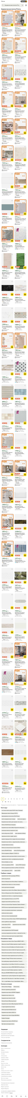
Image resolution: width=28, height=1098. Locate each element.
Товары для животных (6, 1074)
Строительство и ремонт (6, 1076)
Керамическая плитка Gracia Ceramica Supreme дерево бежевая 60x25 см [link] (20, 192)
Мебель (2, 1050)
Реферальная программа (6, 1042)
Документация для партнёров (7, 1035)
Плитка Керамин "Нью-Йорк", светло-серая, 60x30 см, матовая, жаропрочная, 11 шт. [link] (20, 480)
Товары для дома (5, 1059)
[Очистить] (22, 5)
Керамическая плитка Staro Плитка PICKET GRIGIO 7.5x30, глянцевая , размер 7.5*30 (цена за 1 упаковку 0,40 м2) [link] (20, 613)
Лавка (11, 1096)
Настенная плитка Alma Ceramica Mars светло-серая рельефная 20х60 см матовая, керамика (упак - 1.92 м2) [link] (20, 789)
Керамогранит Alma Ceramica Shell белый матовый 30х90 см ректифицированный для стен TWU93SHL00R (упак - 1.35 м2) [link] (7, 613)
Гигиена (3, 1053)
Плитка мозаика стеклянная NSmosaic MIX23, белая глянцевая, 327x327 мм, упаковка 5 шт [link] (20, 246)
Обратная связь (4, 1084)
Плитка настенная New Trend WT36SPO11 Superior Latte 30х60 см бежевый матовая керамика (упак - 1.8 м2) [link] (7, 428)
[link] (12, 810)
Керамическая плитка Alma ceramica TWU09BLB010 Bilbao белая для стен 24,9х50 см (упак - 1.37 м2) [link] (7, 715)
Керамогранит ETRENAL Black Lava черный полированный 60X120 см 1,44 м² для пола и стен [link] (7, 300)
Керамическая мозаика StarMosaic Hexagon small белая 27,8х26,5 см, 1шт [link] (7, 30)
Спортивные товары (5, 1072)
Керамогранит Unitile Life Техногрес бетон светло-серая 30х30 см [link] (20, 219)
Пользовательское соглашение (7, 1083)
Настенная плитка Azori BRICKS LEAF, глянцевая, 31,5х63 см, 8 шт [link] (7, 561)
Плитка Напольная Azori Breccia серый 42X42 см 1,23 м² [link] (7, 246)
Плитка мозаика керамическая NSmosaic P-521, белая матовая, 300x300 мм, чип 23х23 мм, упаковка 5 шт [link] (20, 428)
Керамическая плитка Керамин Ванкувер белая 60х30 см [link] (20, 662)
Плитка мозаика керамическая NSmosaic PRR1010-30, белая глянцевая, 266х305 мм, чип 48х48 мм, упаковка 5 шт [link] (7, 689)
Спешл (7, 1096)
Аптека (2, 1061)
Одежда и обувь (4, 1057)
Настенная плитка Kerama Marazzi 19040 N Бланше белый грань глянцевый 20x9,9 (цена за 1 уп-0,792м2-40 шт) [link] (20, 507)
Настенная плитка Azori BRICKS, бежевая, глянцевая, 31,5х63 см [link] (7, 273)
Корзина (21, 1096)
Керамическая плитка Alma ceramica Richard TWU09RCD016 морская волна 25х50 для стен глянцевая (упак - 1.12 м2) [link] (20, 404)
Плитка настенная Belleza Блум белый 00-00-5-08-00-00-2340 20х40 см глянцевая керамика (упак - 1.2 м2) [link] (7, 192)
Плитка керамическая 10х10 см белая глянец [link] (20, 739)
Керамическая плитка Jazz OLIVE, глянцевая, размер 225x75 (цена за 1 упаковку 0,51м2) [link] (20, 534)
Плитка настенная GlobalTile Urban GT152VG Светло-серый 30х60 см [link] (7, 534)
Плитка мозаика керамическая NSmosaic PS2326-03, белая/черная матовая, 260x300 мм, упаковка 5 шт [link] (20, 379)
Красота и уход (4, 1063)
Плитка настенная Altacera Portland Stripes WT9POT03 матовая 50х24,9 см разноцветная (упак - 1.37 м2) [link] (20, 300)
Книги (2, 1068)
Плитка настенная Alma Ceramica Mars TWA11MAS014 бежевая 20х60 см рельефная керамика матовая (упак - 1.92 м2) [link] (7, 739)
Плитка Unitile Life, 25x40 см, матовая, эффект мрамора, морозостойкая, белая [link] (20, 57)
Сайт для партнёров (5, 1037)
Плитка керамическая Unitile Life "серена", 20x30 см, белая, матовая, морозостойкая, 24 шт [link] (7, 57)
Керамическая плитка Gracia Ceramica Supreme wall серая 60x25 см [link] (7, 165)
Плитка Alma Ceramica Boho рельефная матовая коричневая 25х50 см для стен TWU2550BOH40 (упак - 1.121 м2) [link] (7, 764)
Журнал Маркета (5, 1088)
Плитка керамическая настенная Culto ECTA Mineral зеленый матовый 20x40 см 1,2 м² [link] (7, 219)
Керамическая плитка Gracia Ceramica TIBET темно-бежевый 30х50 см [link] (20, 352)
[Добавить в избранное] (12, 12)
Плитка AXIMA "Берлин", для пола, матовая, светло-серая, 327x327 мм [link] (7, 453)
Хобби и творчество (5, 1065)
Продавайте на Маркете (6, 1033)
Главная (2, 1096)
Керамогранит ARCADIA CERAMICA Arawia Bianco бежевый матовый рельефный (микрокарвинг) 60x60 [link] (20, 165)
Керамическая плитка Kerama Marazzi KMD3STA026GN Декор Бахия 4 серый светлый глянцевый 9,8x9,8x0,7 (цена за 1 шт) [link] (7, 404)
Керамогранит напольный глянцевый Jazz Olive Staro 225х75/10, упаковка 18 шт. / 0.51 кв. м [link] (20, 588)
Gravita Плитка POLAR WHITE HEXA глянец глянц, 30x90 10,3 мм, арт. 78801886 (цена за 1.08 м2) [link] (7, 788)
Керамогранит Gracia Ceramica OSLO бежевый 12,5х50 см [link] (20, 138)
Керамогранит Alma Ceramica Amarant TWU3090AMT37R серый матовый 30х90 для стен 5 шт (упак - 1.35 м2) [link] (20, 764)
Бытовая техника (5, 1052)
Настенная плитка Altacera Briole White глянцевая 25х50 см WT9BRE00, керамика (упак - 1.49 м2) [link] (20, 453)
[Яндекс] (11, 1093)
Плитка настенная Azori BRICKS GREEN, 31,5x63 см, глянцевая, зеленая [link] (20, 273)
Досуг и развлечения (5, 1048)
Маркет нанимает (5, 1086)
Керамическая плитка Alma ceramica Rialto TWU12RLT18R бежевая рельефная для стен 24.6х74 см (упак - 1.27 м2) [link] (7, 638)
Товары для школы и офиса (7, 1070)
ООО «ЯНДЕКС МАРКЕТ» (10, 1091)
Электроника (4, 1055)
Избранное (16, 1096)
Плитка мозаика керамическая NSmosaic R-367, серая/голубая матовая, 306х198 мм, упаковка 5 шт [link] (20, 561)
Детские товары (4, 1078)
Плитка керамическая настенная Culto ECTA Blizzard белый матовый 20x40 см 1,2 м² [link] (7, 327)
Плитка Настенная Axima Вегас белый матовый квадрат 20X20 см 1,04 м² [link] (20, 30)
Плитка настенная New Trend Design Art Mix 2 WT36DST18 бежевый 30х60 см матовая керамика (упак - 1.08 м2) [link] (20, 327)
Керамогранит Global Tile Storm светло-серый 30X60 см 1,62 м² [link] (20, 689)
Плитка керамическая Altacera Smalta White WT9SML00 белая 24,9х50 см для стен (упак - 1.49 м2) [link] (7, 587)
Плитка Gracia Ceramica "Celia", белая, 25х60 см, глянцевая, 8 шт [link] (7, 138)
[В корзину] (12, 24)
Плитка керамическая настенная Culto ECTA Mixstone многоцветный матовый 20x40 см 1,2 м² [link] (20, 84)
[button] (26, 5)
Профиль (25, 1096)
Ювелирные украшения (6, 1080)
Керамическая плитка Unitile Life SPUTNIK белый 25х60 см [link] (7, 111)
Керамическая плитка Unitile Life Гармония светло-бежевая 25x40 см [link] (20, 111)
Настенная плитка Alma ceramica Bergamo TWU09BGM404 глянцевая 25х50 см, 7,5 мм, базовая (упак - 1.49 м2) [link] (7, 662)
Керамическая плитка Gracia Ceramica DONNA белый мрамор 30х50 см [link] (7, 352)
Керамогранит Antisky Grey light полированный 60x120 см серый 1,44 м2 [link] (7, 507)
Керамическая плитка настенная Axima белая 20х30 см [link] (7, 84)
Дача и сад (3, 1067)
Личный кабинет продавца (7, 1031)
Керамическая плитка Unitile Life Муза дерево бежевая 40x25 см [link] (7, 480)
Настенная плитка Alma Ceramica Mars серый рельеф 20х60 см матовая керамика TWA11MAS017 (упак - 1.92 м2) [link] (20, 715)
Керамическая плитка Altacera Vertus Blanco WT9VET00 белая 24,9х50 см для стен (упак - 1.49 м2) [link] (20, 637)
